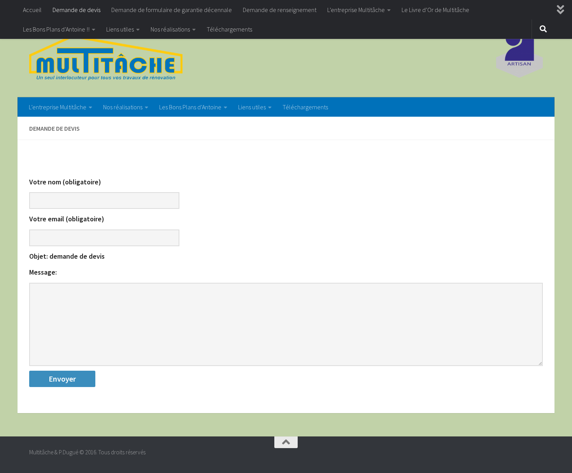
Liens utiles (120, 29)
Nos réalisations (170, 29)
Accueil (32, 10)
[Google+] (537, 455)
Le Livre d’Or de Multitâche (435, 10)
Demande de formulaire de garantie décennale (171, 10)
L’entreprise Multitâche (356, 10)
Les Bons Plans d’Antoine (190, 107)
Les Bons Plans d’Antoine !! (56, 29)
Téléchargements (229, 29)
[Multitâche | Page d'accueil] (105, 58)
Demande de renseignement (279, 10)
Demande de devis (76, 10)
